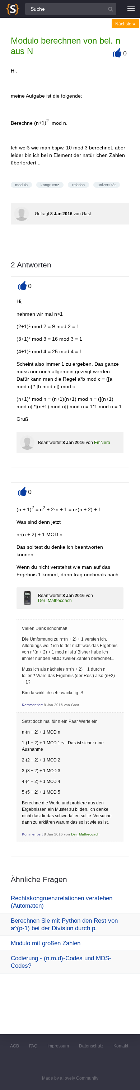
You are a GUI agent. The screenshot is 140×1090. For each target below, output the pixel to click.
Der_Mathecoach (55, 600)
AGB (14, 1046)
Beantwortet (49, 442)
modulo (21, 185)
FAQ (33, 1046)
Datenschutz (91, 1046)
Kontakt (120, 1046)
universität (107, 185)
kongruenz (50, 185)
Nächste (125, 23)
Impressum (58, 1046)
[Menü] (131, 9)
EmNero (102, 442)
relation (78, 185)
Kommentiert (32, 705)
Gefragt (42, 213)
